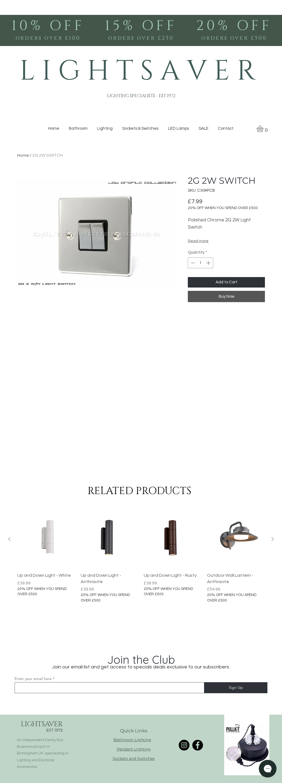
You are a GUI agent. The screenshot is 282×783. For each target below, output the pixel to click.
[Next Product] (272, 539)
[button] (264, 128)
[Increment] (209, 263)
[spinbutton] (200, 263)
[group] (141, 557)
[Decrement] (192, 263)
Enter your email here (33, 679)
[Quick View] (46, 539)
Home (23, 155)
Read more (198, 241)
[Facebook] (197, 745)
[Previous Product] (9, 539)
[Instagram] (184, 745)
